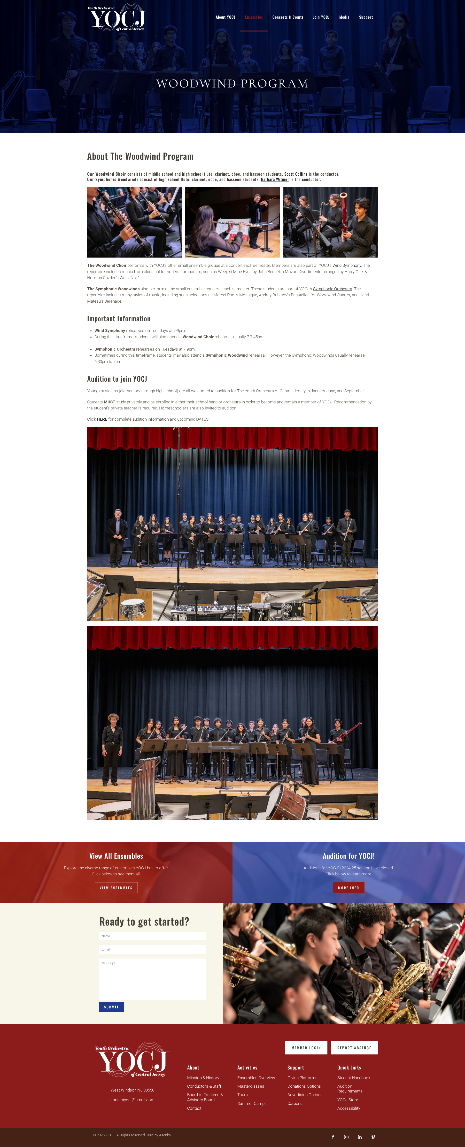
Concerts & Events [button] (287, 17)
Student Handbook (353, 1077)
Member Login (306, 1047)
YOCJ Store (347, 1099)
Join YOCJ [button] (321, 17)
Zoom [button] (134, 222)
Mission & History (203, 1077)
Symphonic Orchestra (332, 288)
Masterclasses (250, 1086)
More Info (348, 887)
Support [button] (366, 17)
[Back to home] (117, 16)
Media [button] (344, 17)
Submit (111, 1006)
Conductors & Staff (204, 1086)
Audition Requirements (350, 1088)
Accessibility (348, 1108)
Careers (294, 1103)
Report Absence (354, 1047)
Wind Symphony (347, 265)
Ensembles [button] (254, 17)
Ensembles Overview (256, 1077)
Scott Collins (296, 174)
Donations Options (304, 1086)
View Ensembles (116, 887)
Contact (194, 1108)
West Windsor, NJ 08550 (132, 1090)
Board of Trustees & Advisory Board (205, 1097)
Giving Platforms (302, 1077)
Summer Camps (252, 1103)
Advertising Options (305, 1094)
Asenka (165, 1135)
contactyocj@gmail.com (132, 1099)
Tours (242, 1094)
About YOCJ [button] (225, 17)
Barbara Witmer (275, 179)
